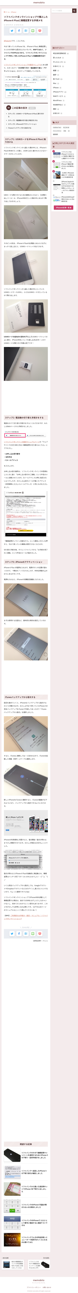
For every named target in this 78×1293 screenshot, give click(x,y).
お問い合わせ (47, 1287)
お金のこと (58, 66)
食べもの (57, 79)
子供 (65, 131)
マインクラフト (57, 131)
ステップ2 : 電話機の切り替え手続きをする (23, 120)
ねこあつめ (66, 127)
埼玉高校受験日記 (61, 53)
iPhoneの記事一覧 (63, 207)
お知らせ (57, 113)
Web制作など (59, 105)
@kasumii (8, 41)
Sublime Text (57, 127)
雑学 (56, 75)
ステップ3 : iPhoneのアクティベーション (22, 124)
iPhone (45, 941)
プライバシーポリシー (34, 1287)
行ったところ (59, 62)
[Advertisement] (26, 396)
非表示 (32, 108)
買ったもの (58, 57)
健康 (56, 70)
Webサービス (59, 96)
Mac (56, 83)
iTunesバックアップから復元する (19, 128)
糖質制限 (55, 134)
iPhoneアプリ (59, 92)
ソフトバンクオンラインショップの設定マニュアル (22, 64)
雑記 (56, 109)
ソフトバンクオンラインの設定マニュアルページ (22, 442)
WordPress (58, 100)
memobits (39, 2)
